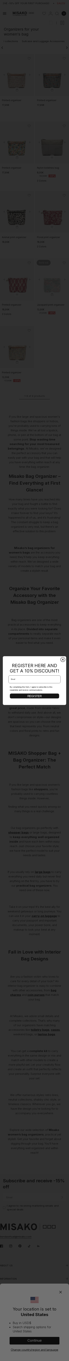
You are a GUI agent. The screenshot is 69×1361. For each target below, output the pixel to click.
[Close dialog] (63, 659)
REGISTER (34, 695)
